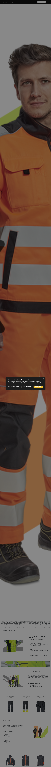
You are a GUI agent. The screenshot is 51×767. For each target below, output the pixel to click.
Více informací (23, 383)
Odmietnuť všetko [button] (27, 386)
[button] (13, 386)
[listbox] (43, 378)
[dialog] (25, 383)
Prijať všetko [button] (38, 386)
